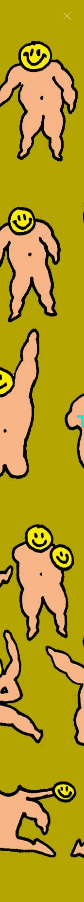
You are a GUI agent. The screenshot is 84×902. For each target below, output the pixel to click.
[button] (67, 16)
